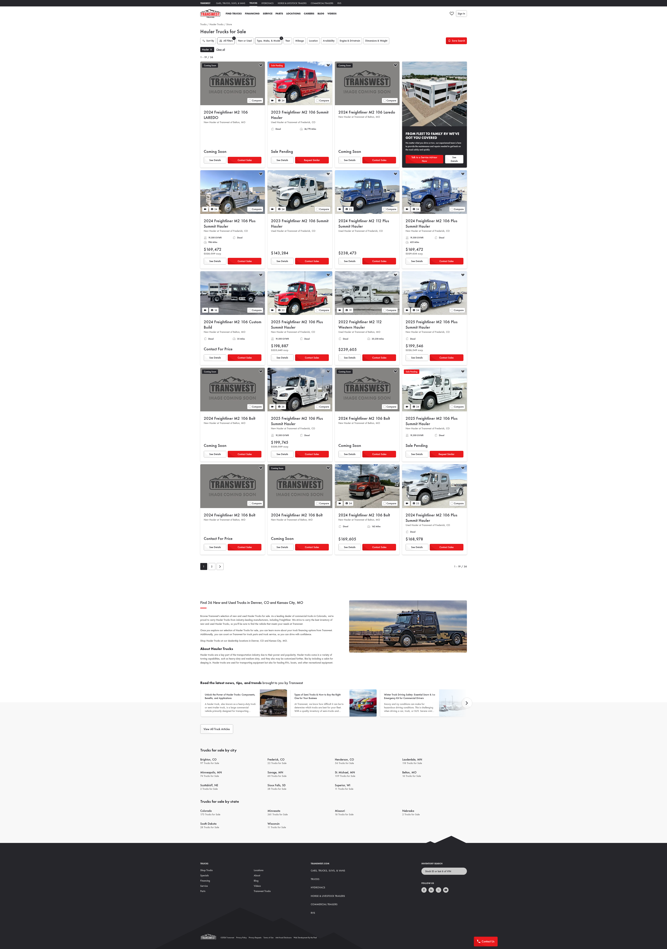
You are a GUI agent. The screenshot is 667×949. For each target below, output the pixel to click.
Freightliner (285, 620)
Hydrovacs (267, 3)
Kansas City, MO (278, 640)
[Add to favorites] (261, 66)
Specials (204, 875)
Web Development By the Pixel (305, 937)
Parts (279, 13)
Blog (321, 13)
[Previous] (467, 703)
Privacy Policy (241, 937)
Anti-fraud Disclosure (283, 937)
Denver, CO (257, 640)
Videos (332, 13)
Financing (252, 13)
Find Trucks (234, 13)
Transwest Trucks (262, 891)
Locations (293, 13)
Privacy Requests (255, 937)
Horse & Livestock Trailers (292, 3)
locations (243, 640)
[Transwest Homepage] (210, 937)
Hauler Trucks (216, 24)
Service (267, 13)
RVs (339, 3)
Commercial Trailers (322, 3)
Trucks (253, 3)
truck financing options (304, 630)
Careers (309, 13)
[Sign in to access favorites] (452, 13)
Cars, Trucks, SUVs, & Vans (230, 3)
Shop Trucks (206, 870)
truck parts (252, 634)
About (257, 875)
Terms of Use (268, 937)
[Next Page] (220, 566)
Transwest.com (320, 863)
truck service (269, 634)
